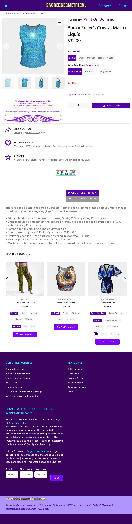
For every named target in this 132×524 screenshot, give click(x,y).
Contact (72, 392)
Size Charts (73, 83)
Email (10, 469)
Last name (40, 469)
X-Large (111, 58)
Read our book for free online (22, 396)
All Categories (75, 369)
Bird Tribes (12, 383)
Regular (16, 326)
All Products (75, 374)
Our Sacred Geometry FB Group (24, 392)
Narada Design (14, 387)
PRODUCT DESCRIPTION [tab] (82, 193)
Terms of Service (77, 387)
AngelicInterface (15, 369)
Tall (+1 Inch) (29, 326)
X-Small (72, 58)
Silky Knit (97, 320)
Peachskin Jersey (113, 320)
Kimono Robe (107, 299)
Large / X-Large (116, 313)
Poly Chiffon (113, 326)
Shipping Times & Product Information (86, 94)
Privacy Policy (75, 378)
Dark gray (115, 334)
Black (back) (90, 71)
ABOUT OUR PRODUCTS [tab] (82, 199)
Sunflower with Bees (25, 303)
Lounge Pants (24, 299)
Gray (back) (105, 71)
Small (81, 58)
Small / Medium (98, 313)
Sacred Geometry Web (18, 374)
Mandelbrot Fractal (66, 303)
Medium (91, 58)
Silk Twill (100, 326)
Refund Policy (75, 383)
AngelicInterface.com (38, 451)
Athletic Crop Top (66, 299)
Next (60, 46)
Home (8, 13)
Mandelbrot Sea (107, 303)
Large (101, 58)
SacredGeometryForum (19, 378)
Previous (6, 46)
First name (26, 469)
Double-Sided (75, 71)
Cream (104, 334)
